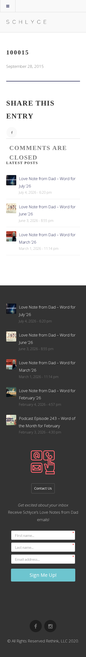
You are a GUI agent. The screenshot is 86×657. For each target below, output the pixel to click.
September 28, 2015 (25, 66)
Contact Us (43, 488)
